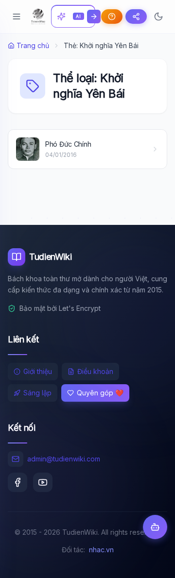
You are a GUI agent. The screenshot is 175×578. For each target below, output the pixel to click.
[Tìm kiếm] (94, 16)
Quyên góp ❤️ (100, 393)
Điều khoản (95, 371)
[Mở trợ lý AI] (155, 527)
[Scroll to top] (148, 561)
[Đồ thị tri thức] (136, 16)
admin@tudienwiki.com (63, 459)
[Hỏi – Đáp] (111, 16)
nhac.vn (101, 549)
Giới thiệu (37, 371)
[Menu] (16, 16)
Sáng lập (37, 393)
